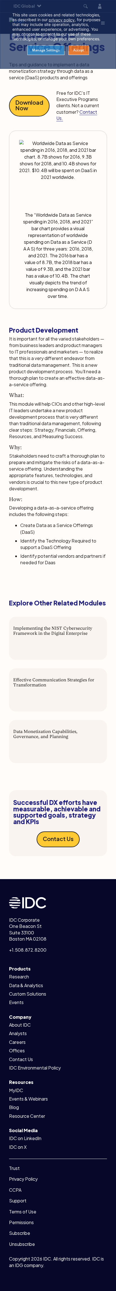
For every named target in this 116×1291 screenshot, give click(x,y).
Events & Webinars (28, 1099)
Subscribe (19, 1233)
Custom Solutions (27, 994)
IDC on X (18, 1147)
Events (16, 1002)
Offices (17, 1050)
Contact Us (58, 838)
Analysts (18, 1033)
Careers (17, 1042)
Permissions (21, 1222)
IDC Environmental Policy (35, 1068)
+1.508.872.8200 (27, 950)
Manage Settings (46, 50)
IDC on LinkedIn (25, 1138)
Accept (78, 50)
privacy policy (62, 19)
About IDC (20, 1025)
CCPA (15, 1190)
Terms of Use (22, 1212)
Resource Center (27, 1116)
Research (19, 977)
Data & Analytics (26, 985)
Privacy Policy (23, 1179)
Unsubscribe (22, 1244)
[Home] (27, 902)
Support (17, 1201)
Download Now (29, 105)
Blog (14, 1107)
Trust (14, 1168)
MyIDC (16, 1090)
